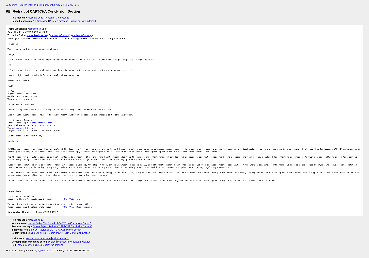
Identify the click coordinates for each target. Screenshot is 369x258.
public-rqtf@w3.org (53, 5)
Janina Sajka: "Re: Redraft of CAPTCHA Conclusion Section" (59, 223)
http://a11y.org (71, 199)
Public (37, 5)
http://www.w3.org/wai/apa (77, 207)
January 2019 (72, 5)
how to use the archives (30, 245)
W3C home (11, 5)
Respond (49, 17)
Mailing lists (26, 5)
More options (62, 17)
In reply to (75, 21)
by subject (73, 242)
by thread (62, 242)
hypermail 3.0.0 (45, 250)
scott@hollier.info (37, 29)
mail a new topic (60, 238)
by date (51, 242)
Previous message (58, 21)
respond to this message (38, 238)
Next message (40, 21)
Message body (35, 17)
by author (85, 242)
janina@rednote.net (37, 35)
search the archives (53, 245)
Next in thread (88, 21)
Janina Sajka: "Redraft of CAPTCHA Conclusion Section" (62, 226)
